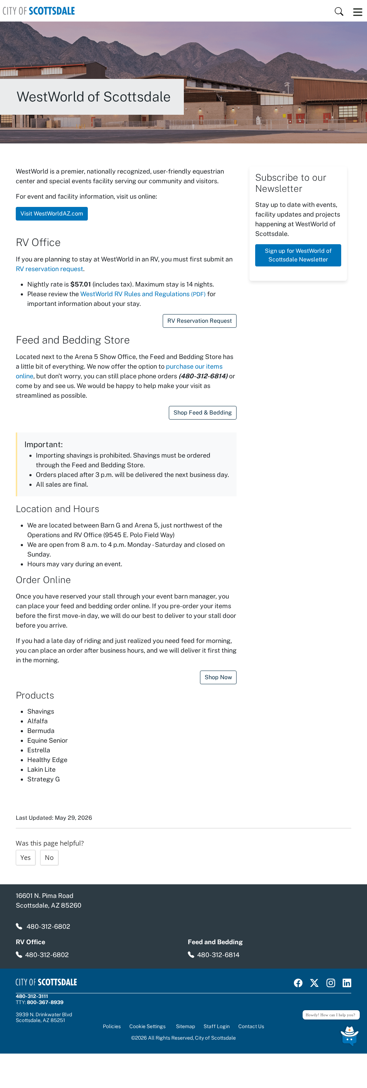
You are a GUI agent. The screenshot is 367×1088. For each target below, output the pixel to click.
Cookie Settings (147, 1026)
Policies (112, 1026)
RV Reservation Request (199, 320)
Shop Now (218, 677)
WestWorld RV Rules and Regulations (143, 294)
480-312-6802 (48, 926)
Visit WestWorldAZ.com (51, 213)
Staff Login (217, 1026)
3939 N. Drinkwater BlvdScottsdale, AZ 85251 (44, 1017)
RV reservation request (49, 269)
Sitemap (185, 1026)
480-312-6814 (218, 955)
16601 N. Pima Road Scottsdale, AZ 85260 (48, 900)
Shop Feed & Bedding (202, 412)
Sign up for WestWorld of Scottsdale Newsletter (298, 255)
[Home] (38, 11)
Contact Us (251, 1026)
